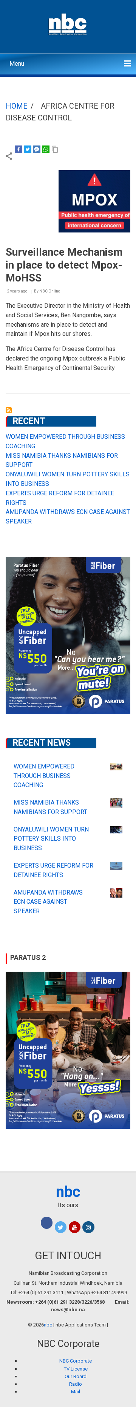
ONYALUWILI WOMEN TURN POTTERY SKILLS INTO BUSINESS (51, 839)
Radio (75, 1384)
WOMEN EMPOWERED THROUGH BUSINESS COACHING (44, 776)
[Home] (68, 23)
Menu (16, 63)
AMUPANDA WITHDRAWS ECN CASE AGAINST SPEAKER (48, 902)
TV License (76, 1369)
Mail (75, 1391)
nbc (68, 1192)
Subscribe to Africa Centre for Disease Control (9, 410)
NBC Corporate (75, 1361)
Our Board (76, 1376)
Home (17, 106)
